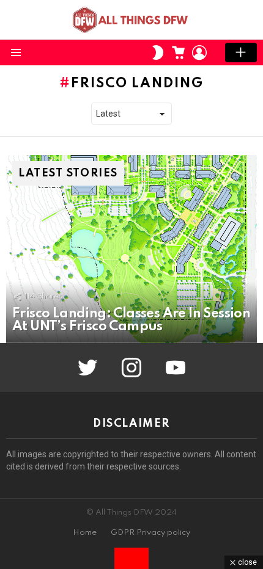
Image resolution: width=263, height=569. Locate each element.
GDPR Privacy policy (150, 533)
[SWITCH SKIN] (157, 52)
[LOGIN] (199, 52)
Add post (241, 52)
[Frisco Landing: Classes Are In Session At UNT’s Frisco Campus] (131, 249)
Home (85, 533)
